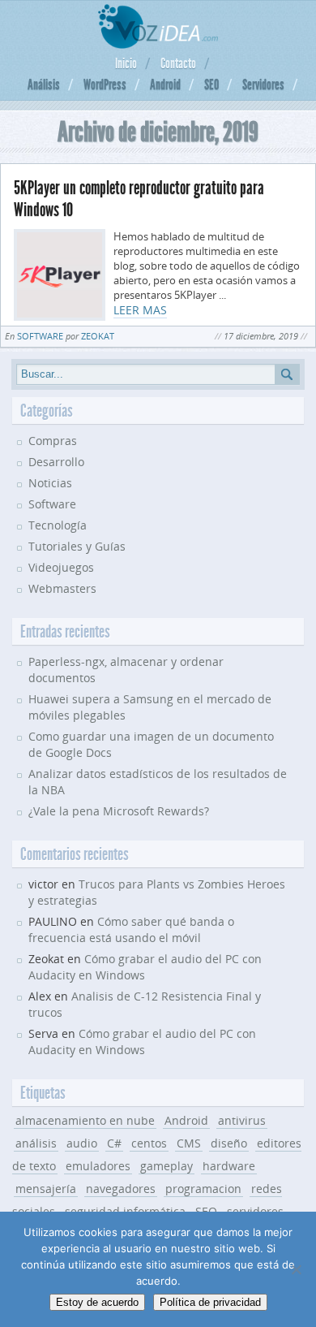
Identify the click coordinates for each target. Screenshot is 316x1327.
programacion (203, 1188)
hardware (229, 1166)
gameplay (166, 1166)
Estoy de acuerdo (97, 1302)
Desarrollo (56, 461)
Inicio (126, 63)
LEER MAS (140, 310)
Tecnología (57, 525)
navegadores (121, 1188)
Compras (52, 440)
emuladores (98, 1166)
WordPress (104, 84)
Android (165, 84)
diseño (229, 1143)
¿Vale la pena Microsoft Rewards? (118, 811)
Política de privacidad (210, 1302)
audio (81, 1143)
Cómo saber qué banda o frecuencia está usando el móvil (131, 929)
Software (40, 336)
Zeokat (97, 336)
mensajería (45, 1188)
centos (149, 1143)
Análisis (44, 84)
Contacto (178, 63)
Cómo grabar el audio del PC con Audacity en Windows (142, 1041)
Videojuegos (61, 567)
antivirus (242, 1120)
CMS (189, 1143)
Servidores (263, 84)
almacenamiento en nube (85, 1120)
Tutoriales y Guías (77, 546)
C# (114, 1143)
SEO (211, 84)
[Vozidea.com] (158, 44)
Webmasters (62, 588)
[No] (296, 1269)
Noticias (50, 483)
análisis (36, 1143)
